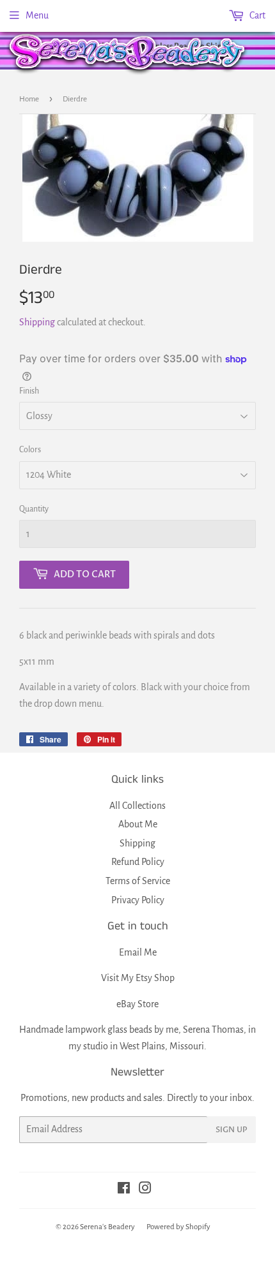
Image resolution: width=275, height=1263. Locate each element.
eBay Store (137, 1004)
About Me (137, 824)
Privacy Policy (137, 900)
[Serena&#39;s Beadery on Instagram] (145, 1190)
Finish (29, 391)
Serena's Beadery (127, 53)
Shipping (37, 322)
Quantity (34, 509)
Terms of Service (138, 881)
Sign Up (232, 1130)
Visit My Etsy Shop (138, 978)
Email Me (138, 952)
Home (29, 99)
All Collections (137, 806)
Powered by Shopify (178, 1227)
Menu (37, 15)
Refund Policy (137, 862)
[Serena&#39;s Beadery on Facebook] (123, 1190)
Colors (30, 449)
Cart (256, 15)
